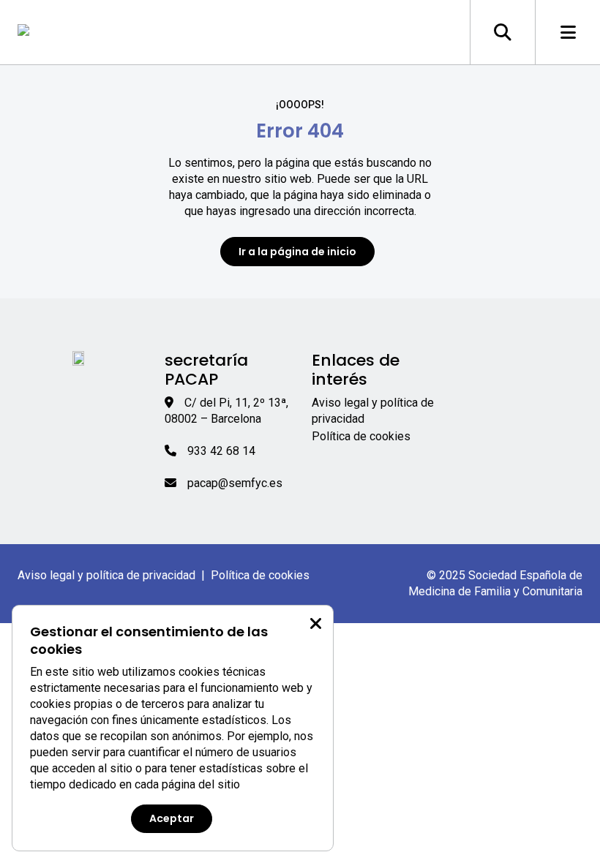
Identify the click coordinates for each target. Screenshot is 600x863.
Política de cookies (361, 436)
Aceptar (171, 818)
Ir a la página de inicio (297, 251)
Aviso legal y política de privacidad (106, 575)
